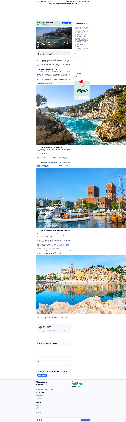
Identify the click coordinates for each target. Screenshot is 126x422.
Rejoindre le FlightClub (40, 400)
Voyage (53, 3)
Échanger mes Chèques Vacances (84, 1)
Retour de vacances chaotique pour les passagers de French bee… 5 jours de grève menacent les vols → (81, 54)
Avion (76, 74)
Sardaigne (39, 318)
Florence (58, 157)
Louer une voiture (39, 398)
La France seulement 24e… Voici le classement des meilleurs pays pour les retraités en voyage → (81, 31)
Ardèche (67, 244)
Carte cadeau (38, 394)
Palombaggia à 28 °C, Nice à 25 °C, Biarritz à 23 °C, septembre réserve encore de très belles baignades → (81, 67)
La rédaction (38, 404)
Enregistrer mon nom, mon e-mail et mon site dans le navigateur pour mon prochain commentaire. (52, 372)
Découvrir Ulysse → (85, 420)
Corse (64, 317)
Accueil (50, 3)
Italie (56, 156)
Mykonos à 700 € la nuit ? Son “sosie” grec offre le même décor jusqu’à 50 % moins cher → (81, 45)
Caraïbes (40, 82)
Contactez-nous (39, 412)
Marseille (60, 72)
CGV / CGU (38, 414)
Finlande (47, 166)
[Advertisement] (63, 13)
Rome (45, 158)
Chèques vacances (39, 397)
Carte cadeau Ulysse (73, 1)
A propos (37, 405)
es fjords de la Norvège (56, 165)
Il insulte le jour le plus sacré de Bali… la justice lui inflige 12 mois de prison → (81, 59)
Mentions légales (39, 415)
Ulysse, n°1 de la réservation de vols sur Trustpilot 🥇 (46, 22)
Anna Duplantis (47, 326)
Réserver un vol (66, 1)
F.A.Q (37, 408)
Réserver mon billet (66, 23)
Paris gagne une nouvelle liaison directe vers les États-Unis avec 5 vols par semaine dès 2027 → (81, 63)
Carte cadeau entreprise (40, 395)
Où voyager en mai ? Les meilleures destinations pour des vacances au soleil (53, 43)
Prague (51, 317)
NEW (76, 76)
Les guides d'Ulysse (39, 407)
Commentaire (39, 344)
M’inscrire (86, 97)
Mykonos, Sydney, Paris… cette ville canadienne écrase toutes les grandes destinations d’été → (81, 35)
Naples (64, 157)
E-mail (38, 361)
